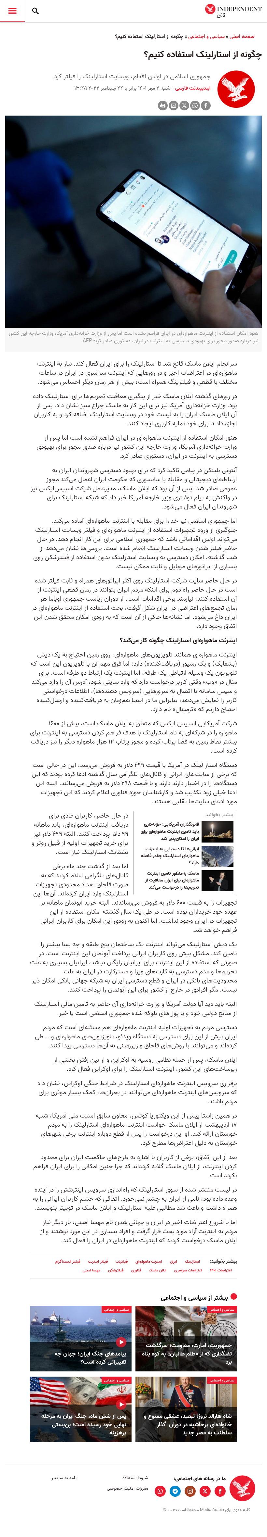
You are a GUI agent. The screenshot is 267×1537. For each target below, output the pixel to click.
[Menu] (12, 11)
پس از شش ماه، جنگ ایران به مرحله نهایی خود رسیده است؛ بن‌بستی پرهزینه (83, 1424)
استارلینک (192, 1261)
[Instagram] (190, 1491)
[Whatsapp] (195, 105)
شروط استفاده (135, 1478)
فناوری (136, 1270)
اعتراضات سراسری (188, 1270)
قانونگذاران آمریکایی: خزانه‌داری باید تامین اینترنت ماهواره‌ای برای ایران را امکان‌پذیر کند (170, 831)
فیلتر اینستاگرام (67, 1261)
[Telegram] (175, 1491)
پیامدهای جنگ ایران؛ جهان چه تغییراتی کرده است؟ (90, 1358)
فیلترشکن (115, 1270)
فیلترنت (122, 1261)
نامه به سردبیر (64, 1478)
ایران (173, 1261)
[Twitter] (184, 105)
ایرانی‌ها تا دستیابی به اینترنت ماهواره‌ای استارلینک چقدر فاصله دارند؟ (170, 856)
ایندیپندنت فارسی (192, 88)
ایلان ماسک (157, 1270)
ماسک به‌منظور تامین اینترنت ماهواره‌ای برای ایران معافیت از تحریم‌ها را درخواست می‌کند (172, 880)
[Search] (35, 11)
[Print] (163, 105)
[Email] (173, 105)
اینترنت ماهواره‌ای (148, 1261)
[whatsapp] (160, 1491)
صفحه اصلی (242, 36)
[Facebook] (206, 105)
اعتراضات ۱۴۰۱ (221, 1270)
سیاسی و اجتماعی (206, 36)
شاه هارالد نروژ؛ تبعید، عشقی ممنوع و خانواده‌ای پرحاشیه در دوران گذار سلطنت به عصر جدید (188, 1424)
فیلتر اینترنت (98, 1261)
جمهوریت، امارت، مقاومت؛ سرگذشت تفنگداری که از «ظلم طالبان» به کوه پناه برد (187, 1354)
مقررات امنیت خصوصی (127, 1488)
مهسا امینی (91, 1270)
